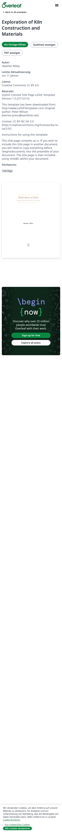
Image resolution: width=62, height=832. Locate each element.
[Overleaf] (11, 5)
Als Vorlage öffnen (15, 44)
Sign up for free (31, 335)
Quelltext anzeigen (44, 44)
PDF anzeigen (12, 52)
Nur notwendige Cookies (17, 824)
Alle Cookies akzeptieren (17, 828)
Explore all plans (31, 342)
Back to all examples (14, 12)
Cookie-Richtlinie (11, 819)
